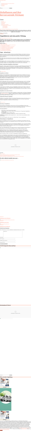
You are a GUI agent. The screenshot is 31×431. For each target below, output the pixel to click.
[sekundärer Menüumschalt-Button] (0, 1)
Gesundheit (10, 154)
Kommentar (1, 237)
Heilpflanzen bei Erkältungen (5, 226)
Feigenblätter (7, 154)
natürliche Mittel (17, 154)
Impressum (3, 5)
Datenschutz (1, 428)
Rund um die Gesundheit (5, 24)
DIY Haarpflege (5, 26)
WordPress (1, 429)
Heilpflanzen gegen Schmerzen (5, 218)
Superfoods (3, 23)
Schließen (1, 19)
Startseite (3, 21)
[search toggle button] (0, 7)
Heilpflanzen (3, 22)
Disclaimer (8, 428)
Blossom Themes (24, 428)
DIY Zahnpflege (5, 27)
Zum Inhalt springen (3, 0)
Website (1, 242)
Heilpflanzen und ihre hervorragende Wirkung (8, 3)
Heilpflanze (13, 154)
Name (1, 238)
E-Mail (1, 240)
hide (6, 43)
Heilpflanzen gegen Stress (4, 222)
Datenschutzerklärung (4, 4)
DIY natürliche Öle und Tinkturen (6, 25)
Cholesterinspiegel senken (4, 93)
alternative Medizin (2, 154)
